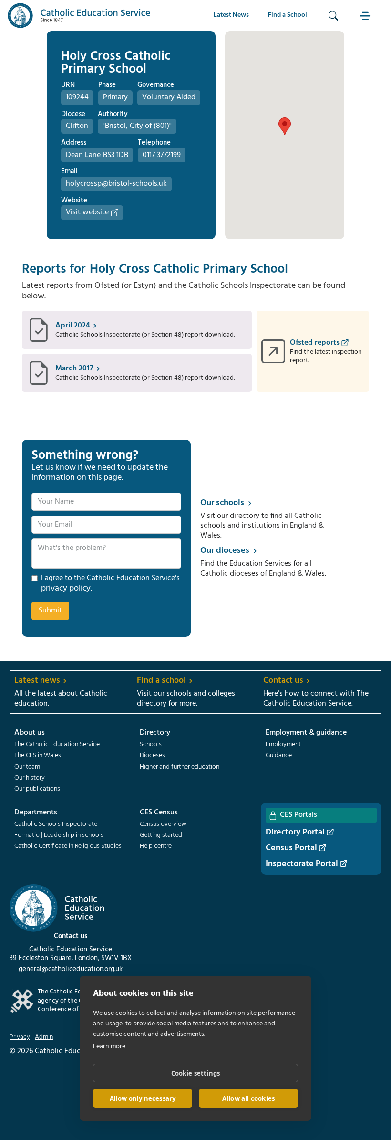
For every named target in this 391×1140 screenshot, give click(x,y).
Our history (29, 778)
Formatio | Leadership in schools (58, 835)
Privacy (20, 1037)
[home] (79, 15)
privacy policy (66, 588)
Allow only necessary (143, 1098)
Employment (283, 744)
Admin (44, 1037)
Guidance (279, 755)
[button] (366, 15)
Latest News (231, 15)
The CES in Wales (37, 755)
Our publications (37, 789)
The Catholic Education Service (57, 744)
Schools (151, 744)
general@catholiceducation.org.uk (71, 969)
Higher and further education (179, 767)
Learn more (109, 1046)
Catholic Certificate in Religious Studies (68, 846)
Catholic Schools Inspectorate (55, 824)
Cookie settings (195, 1073)
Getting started (161, 835)
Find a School (287, 15)
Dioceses (152, 755)
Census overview (163, 824)
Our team (27, 767)
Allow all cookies (248, 1098)
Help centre (156, 846)
